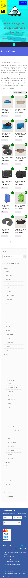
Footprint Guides (10, 295)
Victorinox (8, 350)
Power (9, 419)
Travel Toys (8, 488)
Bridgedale (8, 279)
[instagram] (5, 548)
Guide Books (10, 469)
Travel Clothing (9, 484)
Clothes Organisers (10, 477)
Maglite (7, 315)
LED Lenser (8, 311)
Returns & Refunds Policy (8, 576)
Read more (4, 116)
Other (7, 319)
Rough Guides (9, 330)
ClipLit (7, 283)
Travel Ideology (9, 342)
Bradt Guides (9, 275)
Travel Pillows (11, 446)
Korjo (7, 303)
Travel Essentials (8, 377)
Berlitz (7, 271)
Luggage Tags (9, 480)
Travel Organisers (12, 442)
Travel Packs (10, 369)
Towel (9, 438)
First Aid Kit (10, 391)
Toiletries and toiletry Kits (13, 430)
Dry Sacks (10, 365)
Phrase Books (11, 473)
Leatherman (9, 307)
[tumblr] (24, 548)
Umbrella (10, 454)
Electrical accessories (12, 387)
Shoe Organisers (11, 423)
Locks (9, 411)
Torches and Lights (12, 434)
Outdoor (6, 354)
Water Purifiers (9, 372)
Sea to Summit (9, 334)
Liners (9, 407)
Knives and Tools (11, 399)
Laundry (9, 403)
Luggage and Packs (10, 357)
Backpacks (10, 361)
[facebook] (15, 545)
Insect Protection (11, 395)
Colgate (7, 287)
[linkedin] (15, 548)
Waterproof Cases (12, 458)
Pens (9, 415)
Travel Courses (9, 496)
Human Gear (9, 299)
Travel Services (7, 492)
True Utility (8, 346)
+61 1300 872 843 (10, 556)
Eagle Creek (8, 291)
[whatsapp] (19, 548)
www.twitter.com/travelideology (13, 564)
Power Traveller (9, 326)
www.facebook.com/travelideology (14, 561)
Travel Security (11, 450)
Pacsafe (8, 322)
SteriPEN (8, 338)
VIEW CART (23, 3)
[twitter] (21, 545)
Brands (6, 268)
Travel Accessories (10, 380)
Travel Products (7, 462)
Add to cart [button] (4, 139)
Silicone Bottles (11, 426)
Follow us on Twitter (10, 571)
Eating (9, 383)
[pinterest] (10, 548)
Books (7, 465)
